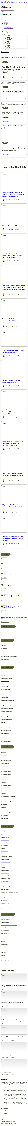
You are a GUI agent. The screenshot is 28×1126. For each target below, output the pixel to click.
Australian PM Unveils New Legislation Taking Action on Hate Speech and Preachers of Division (13, 255)
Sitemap (15, 1123)
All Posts (6, 22)
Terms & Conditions (10, 1123)
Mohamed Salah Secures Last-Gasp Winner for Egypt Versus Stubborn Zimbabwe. (12, 538)
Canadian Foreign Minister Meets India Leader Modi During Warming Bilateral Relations (13, 411)
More (5, 34)
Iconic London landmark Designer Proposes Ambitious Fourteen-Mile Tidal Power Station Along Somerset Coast (13, 574)
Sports (8, 45)
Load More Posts (5, 622)
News (8, 41)
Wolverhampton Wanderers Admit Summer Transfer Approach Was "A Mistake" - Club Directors (13, 194)
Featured (6, 33)
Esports (5, 24)
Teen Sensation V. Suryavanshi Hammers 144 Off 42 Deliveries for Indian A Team (12, 320)
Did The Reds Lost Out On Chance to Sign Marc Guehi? (13, 69)
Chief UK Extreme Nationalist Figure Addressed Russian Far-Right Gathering (13, 93)
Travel (8, 47)
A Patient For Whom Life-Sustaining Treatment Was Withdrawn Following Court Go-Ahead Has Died (12, 607)
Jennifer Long (9, 77)
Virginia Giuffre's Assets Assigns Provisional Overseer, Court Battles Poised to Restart (12, 506)
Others (8, 42)
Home (5, 20)
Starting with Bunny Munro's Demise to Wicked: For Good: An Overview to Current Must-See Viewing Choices (14, 596)
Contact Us (6, 49)
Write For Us (3, 1123)
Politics (8, 43)
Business (6, 23)
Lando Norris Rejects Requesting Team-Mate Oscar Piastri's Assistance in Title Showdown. (13, 475)
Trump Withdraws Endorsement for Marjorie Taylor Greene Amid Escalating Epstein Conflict (12, 443)
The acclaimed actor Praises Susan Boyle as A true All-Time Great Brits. (13, 563)
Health (8, 37)
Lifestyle (9, 39)
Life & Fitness (10, 38)
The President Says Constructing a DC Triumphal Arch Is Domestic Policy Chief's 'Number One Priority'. (13, 1020)
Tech (8, 46)
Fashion (5, 31)
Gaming (8, 35)
